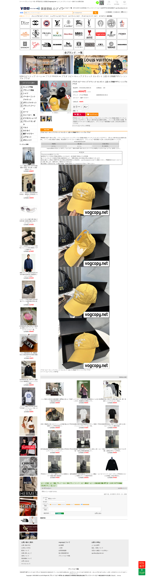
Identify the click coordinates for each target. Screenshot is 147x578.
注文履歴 (109, 12)
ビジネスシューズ (30, 118)
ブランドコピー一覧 (66, 8)
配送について (25, 550)
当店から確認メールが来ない (100, 550)
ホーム (39, 76)
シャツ (25, 93)
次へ (122, 494)
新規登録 (46, 8)
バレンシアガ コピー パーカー (40, 16)
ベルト (25, 127)
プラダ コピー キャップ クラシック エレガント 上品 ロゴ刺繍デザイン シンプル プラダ (65, 370)
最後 (125, 494)
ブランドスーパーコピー (94, 8)
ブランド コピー (54, 575)
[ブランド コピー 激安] (30, 8)
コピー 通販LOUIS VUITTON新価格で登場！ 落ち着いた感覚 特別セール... (29, 167)
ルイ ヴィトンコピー (74, 16)
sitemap (119, 575)
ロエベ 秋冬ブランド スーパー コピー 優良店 (75, 483)
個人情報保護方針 (64, 553)
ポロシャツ (27, 140)
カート (123, 12)
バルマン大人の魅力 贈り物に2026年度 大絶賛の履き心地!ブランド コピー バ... (29, 221)
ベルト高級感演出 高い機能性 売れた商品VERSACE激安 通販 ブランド (29, 354)
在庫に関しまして (26, 553)
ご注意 (60, 548)
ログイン (58, 8)
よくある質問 (95, 545)
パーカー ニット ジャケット (29, 97)
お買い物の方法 (25, 545)
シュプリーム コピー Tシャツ (58, 16)
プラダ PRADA (51, 76)
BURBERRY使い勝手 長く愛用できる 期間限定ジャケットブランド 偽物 (28, 381)
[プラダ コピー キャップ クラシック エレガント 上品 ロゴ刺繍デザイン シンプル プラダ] (55, 96)
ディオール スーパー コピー (90, 16)
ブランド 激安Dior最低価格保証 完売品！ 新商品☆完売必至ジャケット (28, 194)
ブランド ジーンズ (29, 107)
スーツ (25, 112)
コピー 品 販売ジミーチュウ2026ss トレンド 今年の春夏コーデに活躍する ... (29, 247)
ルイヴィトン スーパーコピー (77, 572)
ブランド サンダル (29, 122)
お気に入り (117, 12)
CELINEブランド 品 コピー (49, 485)
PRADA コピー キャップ (47, 137)
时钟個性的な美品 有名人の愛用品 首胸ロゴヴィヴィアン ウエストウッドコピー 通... (28, 327)
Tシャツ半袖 (28, 87)
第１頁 (116, 494)
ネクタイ (26, 130)
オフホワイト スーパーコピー (118, 572)
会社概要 (61, 545)
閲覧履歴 (142, 565)
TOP (142, 572)
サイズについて (25, 563)
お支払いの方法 (25, 548)
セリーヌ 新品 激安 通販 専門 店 (99, 483)
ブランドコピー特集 (64, 555)
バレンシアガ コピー (97, 572)
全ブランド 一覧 (73, 52)
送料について (25, 555)
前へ (119, 494)
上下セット (27, 137)
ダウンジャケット (30, 102)
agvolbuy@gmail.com (121, 8)
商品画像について (26, 558)
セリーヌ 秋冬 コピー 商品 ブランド (51, 483)
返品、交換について (97, 548)
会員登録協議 (62, 550)
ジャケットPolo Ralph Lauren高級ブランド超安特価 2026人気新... (29, 301)
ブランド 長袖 (28, 90)
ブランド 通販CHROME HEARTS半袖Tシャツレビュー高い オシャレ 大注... (29, 408)
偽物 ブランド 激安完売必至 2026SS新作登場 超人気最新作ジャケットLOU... (28, 274)
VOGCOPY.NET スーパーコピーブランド (30, 572)
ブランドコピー (67, 1)
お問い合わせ (25, 561)
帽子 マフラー (28, 134)
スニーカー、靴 (29, 115)
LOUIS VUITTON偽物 (115, 483)
